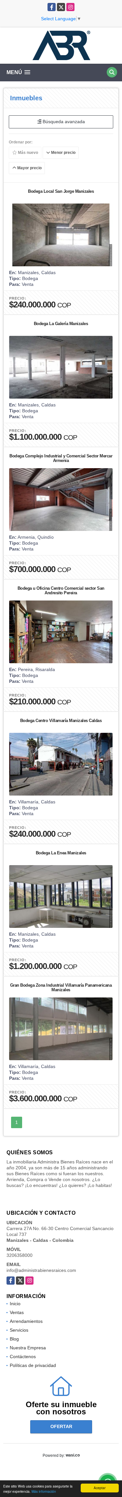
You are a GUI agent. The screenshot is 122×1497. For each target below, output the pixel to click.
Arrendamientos (26, 1321)
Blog (14, 1338)
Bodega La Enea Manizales (61, 852)
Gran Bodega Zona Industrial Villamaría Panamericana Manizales (61, 987)
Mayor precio (29, 168)
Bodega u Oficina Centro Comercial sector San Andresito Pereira (61, 590)
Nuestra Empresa (28, 1347)
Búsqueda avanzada (63, 121)
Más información (44, 1491)
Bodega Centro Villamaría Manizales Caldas (61, 720)
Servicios (19, 1330)
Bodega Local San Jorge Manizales (61, 191)
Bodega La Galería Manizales (61, 323)
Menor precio (62, 152)
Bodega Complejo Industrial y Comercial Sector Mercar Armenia (60, 458)
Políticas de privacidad (33, 1365)
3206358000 (20, 1255)
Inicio (15, 1303)
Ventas (17, 1312)
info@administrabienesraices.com (41, 1270)
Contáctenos (23, 1356)
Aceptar (99, 1487)
